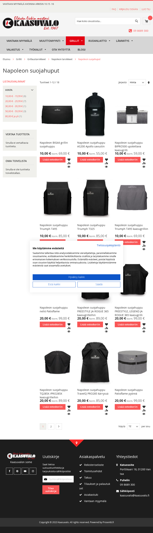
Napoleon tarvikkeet (62, 59)
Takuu (87, 477)
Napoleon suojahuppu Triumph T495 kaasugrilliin (131, 227)
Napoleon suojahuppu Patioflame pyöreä (129, 391)
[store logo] (31, 23)
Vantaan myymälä (94, 501)
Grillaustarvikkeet (36, 59)
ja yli (14, 116)
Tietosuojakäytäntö (108, 245)
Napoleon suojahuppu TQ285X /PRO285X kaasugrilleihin (54, 393)
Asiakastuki (90, 494)
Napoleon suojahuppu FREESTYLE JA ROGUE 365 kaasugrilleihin (93, 311)
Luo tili (146, 9)
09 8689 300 (140, 30)
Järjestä (122, 82)
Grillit (19, 59)
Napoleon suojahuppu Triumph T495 (54, 227)
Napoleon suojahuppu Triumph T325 (91, 227)
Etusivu (7, 59)
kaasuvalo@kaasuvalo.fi (134, 495)
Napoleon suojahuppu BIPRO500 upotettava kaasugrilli (129, 146)
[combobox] (107, 21)
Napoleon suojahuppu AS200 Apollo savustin (91, 144)
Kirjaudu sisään (128, 9)
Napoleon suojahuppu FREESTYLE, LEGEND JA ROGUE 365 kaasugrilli (129, 311)
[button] (69, 159)
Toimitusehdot (92, 471)
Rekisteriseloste (93, 465)
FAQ (114, 9)
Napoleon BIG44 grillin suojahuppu (54, 144)
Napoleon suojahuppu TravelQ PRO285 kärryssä (92, 391)
